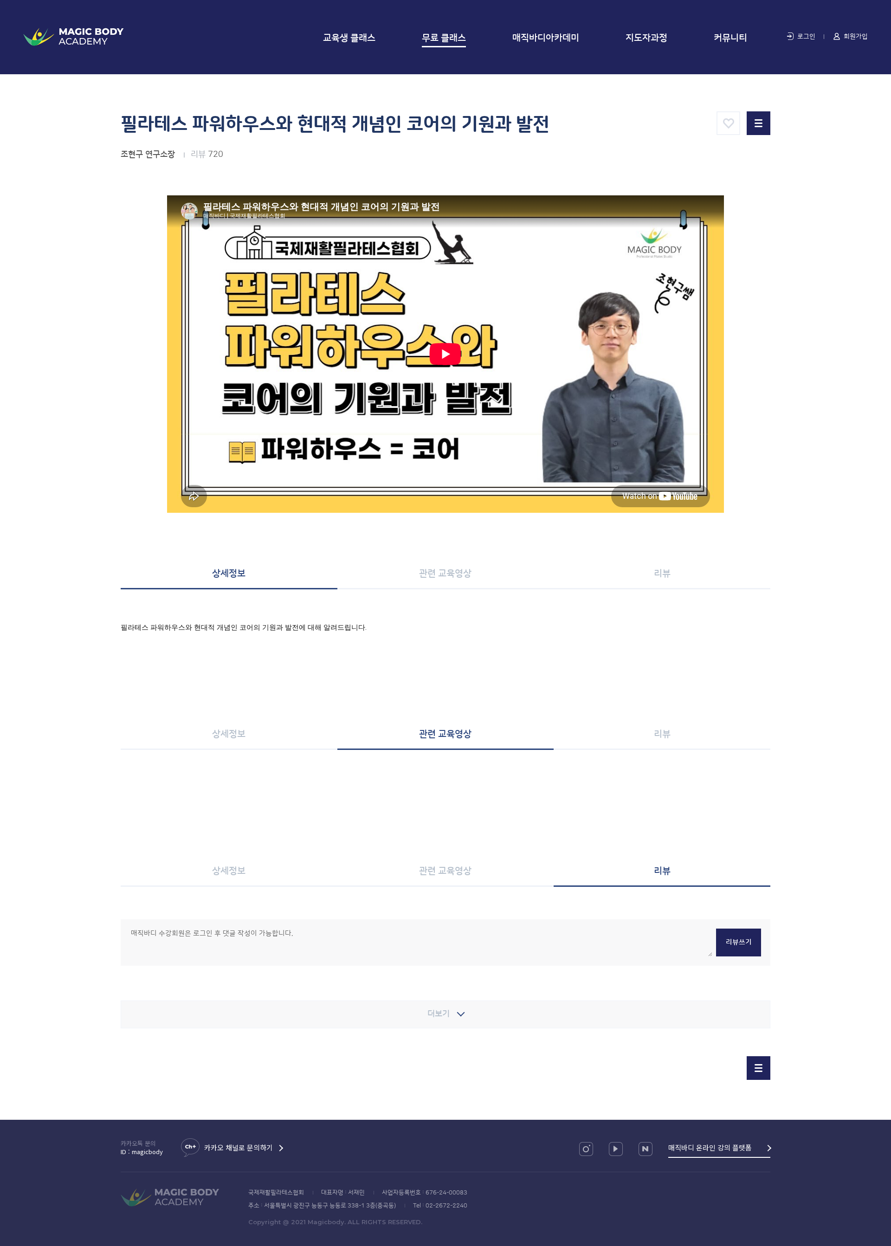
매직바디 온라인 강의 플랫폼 (710, 1147)
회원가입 (856, 36)
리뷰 (662, 573)
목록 (758, 123)
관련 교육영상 (445, 573)
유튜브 (616, 1149)
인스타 (586, 1149)
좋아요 (728, 123)
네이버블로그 (645, 1149)
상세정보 (228, 573)
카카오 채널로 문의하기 (238, 1147)
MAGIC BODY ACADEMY (73, 37)
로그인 (806, 36)
